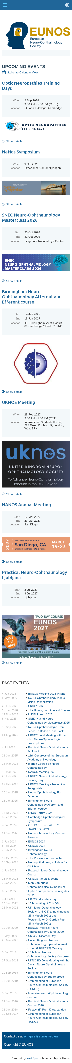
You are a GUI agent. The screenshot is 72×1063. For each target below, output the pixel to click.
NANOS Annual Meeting (26, 504)
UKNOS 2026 (36, 706)
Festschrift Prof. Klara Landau (47, 1009)
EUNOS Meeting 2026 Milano (46, 693)
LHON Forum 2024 (40, 812)
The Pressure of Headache (45, 858)
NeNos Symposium (21, 151)
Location (15, 108)
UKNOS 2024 (36, 845)
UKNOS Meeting (18, 402)
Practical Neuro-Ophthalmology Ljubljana (34, 575)
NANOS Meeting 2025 (42, 771)
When (16, 100)
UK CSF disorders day (42, 899)
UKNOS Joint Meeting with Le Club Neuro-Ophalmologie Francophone (46, 739)
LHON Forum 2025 (40, 714)
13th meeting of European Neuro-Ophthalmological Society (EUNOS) (47, 1017)
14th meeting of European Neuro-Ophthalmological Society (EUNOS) (47, 984)
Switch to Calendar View (22, 72)
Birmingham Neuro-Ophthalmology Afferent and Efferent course (32, 297)
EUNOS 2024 (36, 841)
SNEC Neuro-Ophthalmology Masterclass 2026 (31, 217)
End (17, 236)
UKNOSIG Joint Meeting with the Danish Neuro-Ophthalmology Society (48, 964)
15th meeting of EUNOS (43, 903)
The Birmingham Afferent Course (49, 710)
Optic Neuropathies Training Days (31, 85)
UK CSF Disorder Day (42, 935)
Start (17, 232)
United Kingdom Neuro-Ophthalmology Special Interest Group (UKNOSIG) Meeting (47, 944)
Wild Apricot (34, 1058)
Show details (14, 141)
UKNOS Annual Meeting (43, 878)
